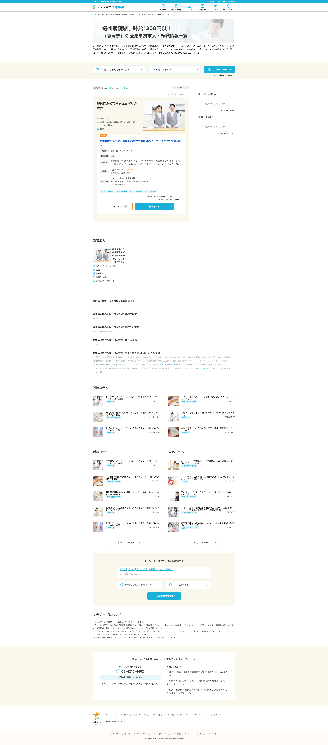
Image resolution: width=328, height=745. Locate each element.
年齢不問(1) (111, 365)
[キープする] (120, 206)
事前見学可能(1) (211, 368)
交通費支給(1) (98, 361)
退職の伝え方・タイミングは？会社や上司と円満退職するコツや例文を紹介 (132, 429)
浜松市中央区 (140, 15)
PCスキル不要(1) (133, 365)
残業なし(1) (189, 368)
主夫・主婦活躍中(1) (180, 361)
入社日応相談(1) (99, 365)
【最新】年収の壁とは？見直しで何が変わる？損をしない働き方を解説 (208, 398)
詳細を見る (154, 206)
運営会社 (147, 715)
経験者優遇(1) (168, 365)
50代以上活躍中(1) (149, 361)
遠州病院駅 (151, 15)
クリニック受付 (150, 191)
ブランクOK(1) (209, 361)
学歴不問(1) (121, 365)
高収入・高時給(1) (133, 368)
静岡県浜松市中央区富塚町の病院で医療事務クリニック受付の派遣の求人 (141, 142)
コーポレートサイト (119, 734)
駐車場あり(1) (120, 357)
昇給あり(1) (146, 368)
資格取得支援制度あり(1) (160, 368)
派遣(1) (96, 344)
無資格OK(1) (146, 365)
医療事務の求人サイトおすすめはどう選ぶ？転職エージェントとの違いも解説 (132, 398)
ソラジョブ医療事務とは (122, 715)
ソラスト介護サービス (138, 734)
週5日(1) (108, 361)
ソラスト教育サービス (178, 734)
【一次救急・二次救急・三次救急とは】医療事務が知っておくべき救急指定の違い (208, 477)
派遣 (112, 156)
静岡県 (124, 15)
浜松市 (131, 15)
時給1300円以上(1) (179, 357)
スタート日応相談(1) (101, 368)
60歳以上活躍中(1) (164, 361)
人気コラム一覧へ (202, 542)
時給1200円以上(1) (194, 357)
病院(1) (96, 357)
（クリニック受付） (126, 151)
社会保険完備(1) (177, 368)
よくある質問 (209, 1)
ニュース (109, 715)
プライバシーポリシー (184, 715)
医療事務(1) (98, 319)
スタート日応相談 (107, 191)
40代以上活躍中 (121, 191)
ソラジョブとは (221, 1)
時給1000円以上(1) (224, 357)
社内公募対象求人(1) (217, 365)
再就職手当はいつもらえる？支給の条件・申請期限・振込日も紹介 (208, 429)
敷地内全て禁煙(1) (134, 357)
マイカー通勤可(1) (107, 357)
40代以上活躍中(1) (134, 361)
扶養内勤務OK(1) (190, 365)
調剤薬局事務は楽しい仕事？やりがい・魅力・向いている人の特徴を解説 (132, 413)
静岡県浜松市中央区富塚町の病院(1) (106, 331)
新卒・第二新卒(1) (222, 361)
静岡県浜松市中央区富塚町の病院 (117, 106)
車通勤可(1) (199, 368)
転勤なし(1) (98, 372)
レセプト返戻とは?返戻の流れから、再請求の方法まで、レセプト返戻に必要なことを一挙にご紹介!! (207, 508)
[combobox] (164, 574)
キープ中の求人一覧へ (226, 110)
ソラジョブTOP (98, 15)
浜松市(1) (97, 306)
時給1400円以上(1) (164, 357)
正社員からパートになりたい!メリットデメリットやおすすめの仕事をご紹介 (208, 493)
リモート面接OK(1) (225, 368)
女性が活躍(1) (203, 365)
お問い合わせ (157, 715)
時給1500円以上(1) (149, 357)
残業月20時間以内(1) (117, 368)
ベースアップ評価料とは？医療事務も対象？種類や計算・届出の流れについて (208, 462)
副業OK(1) (178, 365)
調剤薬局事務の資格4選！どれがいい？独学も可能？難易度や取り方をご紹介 (207, 524)
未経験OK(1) (157, 365)
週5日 (132, 191)
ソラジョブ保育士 (212, 734)
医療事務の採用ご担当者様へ (116, 721)
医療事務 (114, 151)
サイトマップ (215, 715)
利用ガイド (138, 715)
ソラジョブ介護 (196, 734)
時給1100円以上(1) (209, 357)
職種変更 (232, 1)
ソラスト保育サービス (158, 734)
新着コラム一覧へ (126, 542)
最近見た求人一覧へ (227, 133)
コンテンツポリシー (201, 715)
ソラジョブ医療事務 (113, 15)
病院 (102, 129)
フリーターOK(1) (195, 361)
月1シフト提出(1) (119, 361)
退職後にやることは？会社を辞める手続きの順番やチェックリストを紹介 (208, 413)
